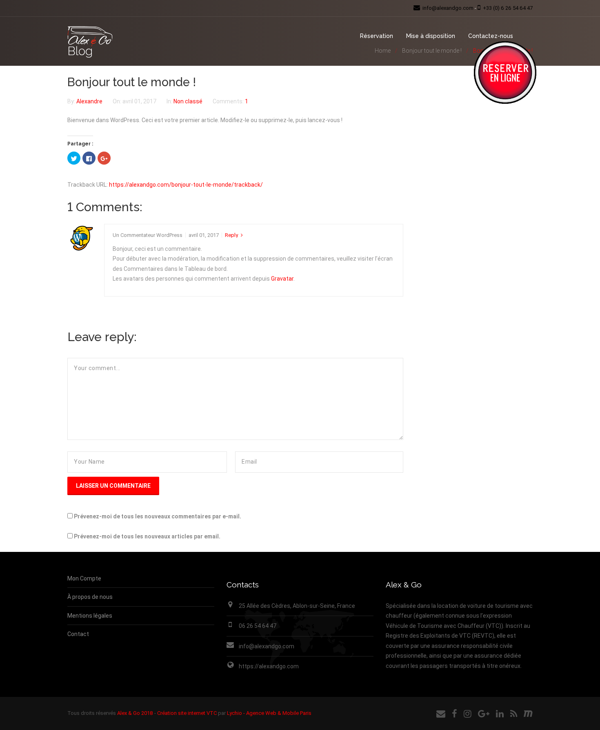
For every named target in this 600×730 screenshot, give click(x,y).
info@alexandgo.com (266, 646)
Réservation (376, 36)
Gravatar (282, 278)
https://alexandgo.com (269, 666)
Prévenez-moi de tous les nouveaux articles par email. (147, 536)
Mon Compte (84, 578)
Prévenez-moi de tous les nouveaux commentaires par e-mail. (157, 516)
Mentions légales (89, 615)
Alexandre (90, 101)
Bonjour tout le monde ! (131, 82)
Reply (231, 235)
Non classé (187, 101)
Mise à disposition (430, 36)
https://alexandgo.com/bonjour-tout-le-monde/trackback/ (186, 184)
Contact (78, 634)
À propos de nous (90, 597)
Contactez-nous (490, 36)
